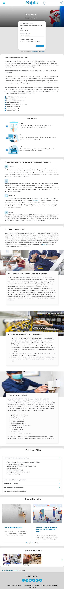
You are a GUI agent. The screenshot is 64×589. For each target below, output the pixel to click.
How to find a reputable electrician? (14, 487)
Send (39, 46)
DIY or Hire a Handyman (13, 527)
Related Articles (33, 499)
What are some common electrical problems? (16, 458)
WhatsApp (31, 41)
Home (3, 570)
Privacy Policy (41, 51)
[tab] (32, 458)
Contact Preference (27, 39)
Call (23, 41)
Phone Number (25, 34)
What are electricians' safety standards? (15, 480)
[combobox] (22, 36)
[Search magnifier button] (61, 3)
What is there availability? (11, 483)
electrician (35, 200)
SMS (38, 41)
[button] (4, 3)
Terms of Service (35, 51)
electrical (44, 244)
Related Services (33, 550)
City (22, 28)
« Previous (28, 542)
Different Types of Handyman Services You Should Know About (46, 529)
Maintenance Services (12, 570)
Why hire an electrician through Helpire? (15, 491)
